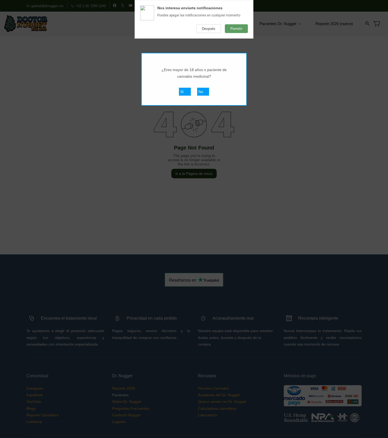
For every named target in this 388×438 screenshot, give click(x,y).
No (200, 92)
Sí (182, 92)
